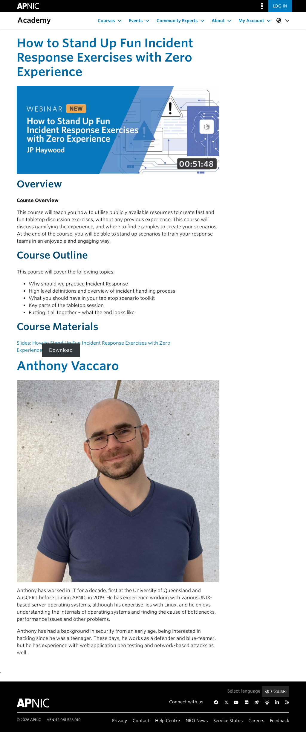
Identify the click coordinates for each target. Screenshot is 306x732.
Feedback (279, 720)
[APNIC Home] (36, 703)
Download (61, 350)
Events (136, 20)
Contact (141, 720)
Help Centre (167, 720)
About (218, 20)
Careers (256, 720)
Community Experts (177, 20)
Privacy (119, 720)
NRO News (197, 720)
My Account (251, 20)
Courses (106, 20)
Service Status (228, 720)
